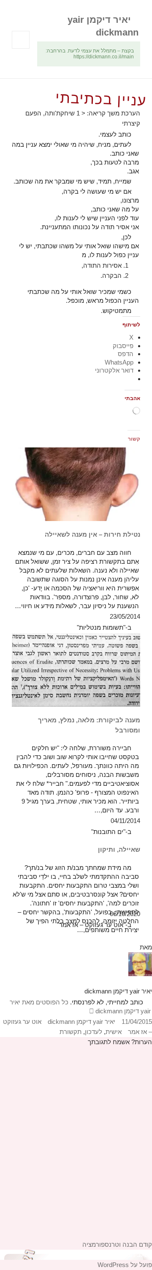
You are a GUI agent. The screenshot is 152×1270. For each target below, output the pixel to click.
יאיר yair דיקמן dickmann (81, 1021)
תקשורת (70, 1031)
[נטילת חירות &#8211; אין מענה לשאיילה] (76, 483)
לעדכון (93, 1031)
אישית (114, 1031)
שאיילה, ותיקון (119, 849)
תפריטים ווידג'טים (20, 48)
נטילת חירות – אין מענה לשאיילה (92, 534)
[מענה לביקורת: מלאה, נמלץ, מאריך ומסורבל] (76, 669)
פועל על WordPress (125, 1264)
